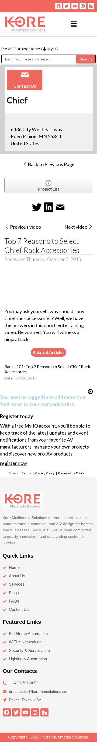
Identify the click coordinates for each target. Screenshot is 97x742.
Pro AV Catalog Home (21, 48)
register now (13, 463)
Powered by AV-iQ (71, 473)
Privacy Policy (44, 473)
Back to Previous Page (51, 164)
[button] (73, 24)
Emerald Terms (20, 473)
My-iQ (52, 48)
